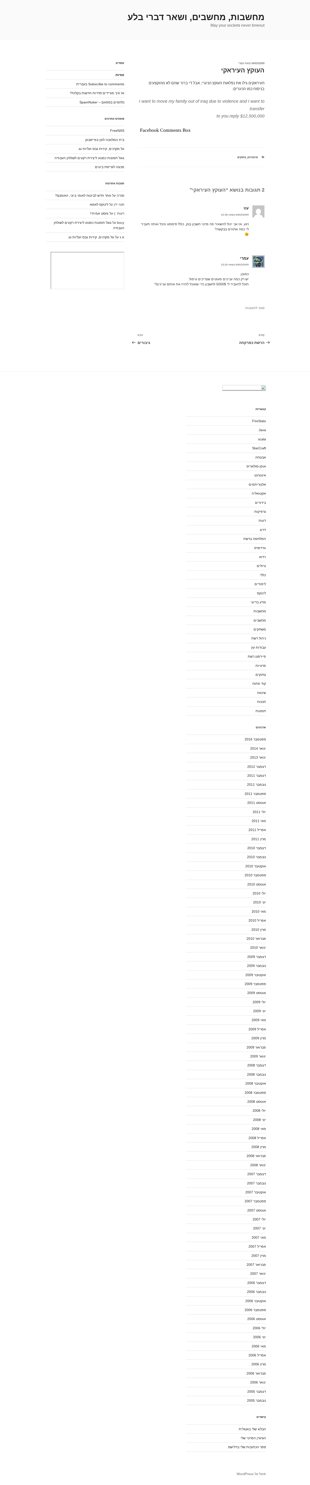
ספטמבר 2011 (255, 794)
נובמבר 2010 (256, 857)
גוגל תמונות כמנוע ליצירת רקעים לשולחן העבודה (89, 158)
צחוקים (241, 157)
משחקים (260, 629)
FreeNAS (117, 130)
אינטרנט (253, 157)
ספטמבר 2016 (255, 739)
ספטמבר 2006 (255, 1310)
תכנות (261, 702)
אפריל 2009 (257, 1029)
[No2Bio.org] (244, 389)
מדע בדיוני (258, 602)
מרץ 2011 (258, 839)
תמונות (261, 711)
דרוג (263, 530)
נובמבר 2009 (256, 966)
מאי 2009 (259, 1020)
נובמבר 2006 (256, 1292)
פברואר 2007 (256, 1265)
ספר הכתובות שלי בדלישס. (246, 1447)
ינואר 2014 (258, 748)
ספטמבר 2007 (255, 1201)
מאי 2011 (259, 821)
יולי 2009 (259, 1002)
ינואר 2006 (258, 1382)
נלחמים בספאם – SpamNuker (101, 102)
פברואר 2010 (256, 939)
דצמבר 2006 (256, 1283)
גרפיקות (260, 511)
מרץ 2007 (258, 1256)
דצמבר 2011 (256, 775)
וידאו (262, 557)
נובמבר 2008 (256, 1074)
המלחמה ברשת (254, 539)
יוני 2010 (259, 902)
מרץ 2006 (258, 1364)
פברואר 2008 (256, 1156)
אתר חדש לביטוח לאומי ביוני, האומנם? (83, 195)
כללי (263, 575)
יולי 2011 (259, 812)
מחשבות (260, 611)
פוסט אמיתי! (99, 213)
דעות (262, 520)
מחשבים (260, 620)
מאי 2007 (259, 1237)
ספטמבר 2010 (255, 875)
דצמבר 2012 (256, 767)
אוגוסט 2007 (256, 1210)
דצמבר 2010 (256, 848)
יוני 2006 (259, 1337)
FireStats (259, 421)
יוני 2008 (259, 1120)
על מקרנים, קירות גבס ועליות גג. (101, 149)
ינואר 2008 (258, 1165)
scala (262, 439)
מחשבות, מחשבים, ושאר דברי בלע (196, 17)
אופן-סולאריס (256, 466)
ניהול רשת (258, 638)
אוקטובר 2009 (255, 975)
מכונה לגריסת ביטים (109, 167)
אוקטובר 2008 (255, 1083)
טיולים (261, 566)
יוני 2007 (259, 1228)
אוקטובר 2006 (255, 1301)
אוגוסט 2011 (256, 803)
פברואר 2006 (256, 1373)
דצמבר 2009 (256, 957)
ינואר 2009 (258, 1056)
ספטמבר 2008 (255, 1093)
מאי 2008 (259, 1129)
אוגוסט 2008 (256, 1102)
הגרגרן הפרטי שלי (253, 1438)
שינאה (261, 693)
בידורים (260, 503)
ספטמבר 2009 (255, 984)
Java (262, 430)
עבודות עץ (258, 647)
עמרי (241, 63)
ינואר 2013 (258, 757)
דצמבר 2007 (256, 1174)
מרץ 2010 (258, 930)
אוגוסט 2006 (256, 1319)
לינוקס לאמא (99, 204)
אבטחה (260, 457)
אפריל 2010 (257, 920)
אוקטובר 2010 (255, 866)
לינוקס (261, 593)
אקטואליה (259, 493)
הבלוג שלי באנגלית (252, 1429)
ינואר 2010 (258, 947)
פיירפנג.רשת (257, 656)
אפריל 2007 (257, 1246)
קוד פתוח (259, 683)
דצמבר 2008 (256, 1065)
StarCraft (259, 448)
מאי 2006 (259, 1346)
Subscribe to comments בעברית (100, 84)
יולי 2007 (259, 1219)
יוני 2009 (259, 1011)
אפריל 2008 (257, 1138)
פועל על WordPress (251, 1474)
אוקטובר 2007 (255, 1192)
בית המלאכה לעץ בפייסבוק (104, 140)
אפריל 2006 (257, 1355)
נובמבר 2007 (256, 1183)
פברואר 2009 (256, 1047)
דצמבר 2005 (256, 1391)
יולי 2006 (259, 1328)
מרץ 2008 (258, 1147)
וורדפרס (260, 548)
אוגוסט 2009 (256, 993)
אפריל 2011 (257, 830)
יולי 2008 (259, 1110)
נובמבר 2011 (256, 784)
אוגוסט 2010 (256, 884)
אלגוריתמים (257, 484)
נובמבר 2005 (256, 1400)
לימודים (260, 584)
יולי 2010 (259, 893)
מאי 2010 (259, 911)
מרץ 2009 (258, 1038)
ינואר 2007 (258, 1273)
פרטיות (261, 666)
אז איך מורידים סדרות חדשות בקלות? (97, 93)
